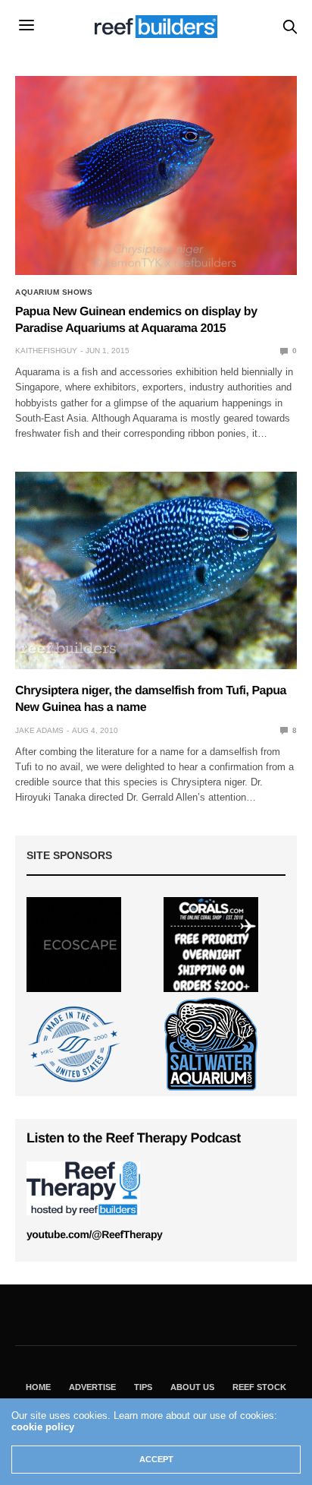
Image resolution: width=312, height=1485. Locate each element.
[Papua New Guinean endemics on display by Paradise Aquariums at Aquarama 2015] (156, 175)
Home (38, 1387)
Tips (143, 1387)
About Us (192, 1387)
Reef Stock (259, 1387)
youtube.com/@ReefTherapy (94, 1234)
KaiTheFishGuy (46, 350)
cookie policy (42, 1427)
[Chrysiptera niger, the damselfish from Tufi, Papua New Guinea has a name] (156, 570)
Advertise (92, 1387)
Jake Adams (39, 730)
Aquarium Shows (53, 292)
